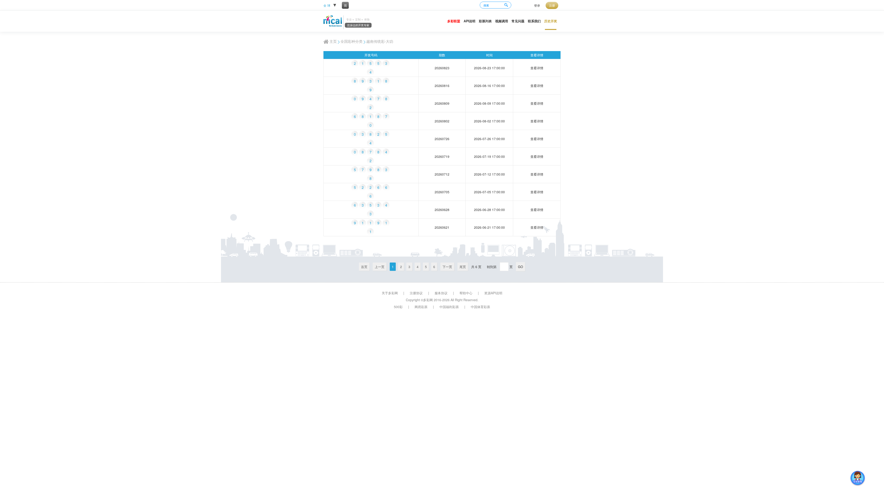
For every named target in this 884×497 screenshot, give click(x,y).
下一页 (447, 266)
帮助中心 (465, 293)
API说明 (469, 21)
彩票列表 (485, 21)
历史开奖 (550, 21)
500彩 (398, 306)
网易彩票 (421, 306)
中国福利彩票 (449, 306)
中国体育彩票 (480, 306)
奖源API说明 (493, 293)
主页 (333, 41)
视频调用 (501, 21)
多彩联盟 (453, 21)
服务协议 (441, 293)
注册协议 (416, 293)
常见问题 (518, 21)
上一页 (379, 266)
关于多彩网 (390, 293)
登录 (537, 5)
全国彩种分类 (351, 41)
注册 (552, 5)
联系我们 (534, 21)
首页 (364, 266)
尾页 (462, 266)
